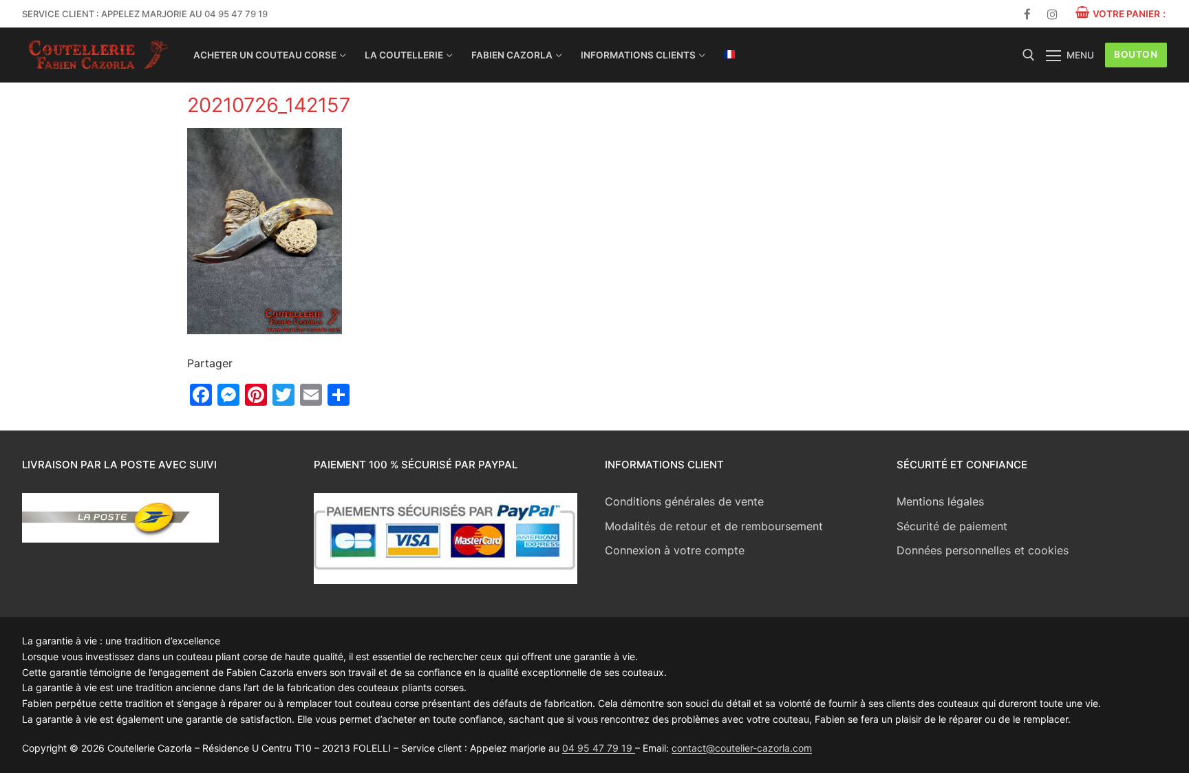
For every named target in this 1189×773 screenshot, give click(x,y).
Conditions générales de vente (684, 501)
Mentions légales (940, 501)
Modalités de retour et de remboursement (714, 526)
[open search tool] (1028, 55)
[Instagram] (1052, 14)
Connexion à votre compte (675, 550)
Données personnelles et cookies (983, 550)
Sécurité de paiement (952, 526)
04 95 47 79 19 (236, 13)
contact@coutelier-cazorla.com (742, 748)
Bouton (1135, 54)
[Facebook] (1027, 14)
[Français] (729, 54)
